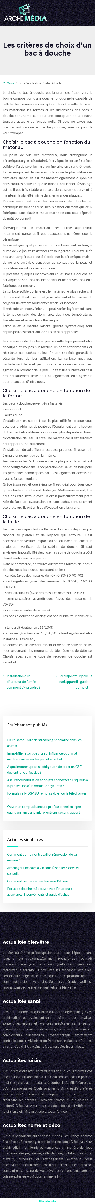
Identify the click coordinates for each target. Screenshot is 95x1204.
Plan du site (47, 1201)
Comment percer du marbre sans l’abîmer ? (39, 881)
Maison (11, 83)
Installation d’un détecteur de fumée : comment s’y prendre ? (23, 681)
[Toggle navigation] (87, 13)
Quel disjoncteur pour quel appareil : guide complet (72, 681)
